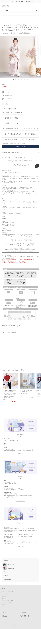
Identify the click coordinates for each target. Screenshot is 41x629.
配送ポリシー (4, 598)
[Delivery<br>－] (20, 467)
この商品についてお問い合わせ (11, 326)
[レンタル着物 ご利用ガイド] (20, 168)
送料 (15, 143)
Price (3, 84)
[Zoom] (38, 75)
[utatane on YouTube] (25, 616)
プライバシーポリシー (6, 602)
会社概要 (3, 606)
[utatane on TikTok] (28, 616)
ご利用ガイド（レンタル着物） (8, 592)
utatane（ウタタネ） (9, 33)
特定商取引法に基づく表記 (7, 600)
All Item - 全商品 (18, 370)
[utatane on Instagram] (21, 616)
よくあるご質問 (5, 594)
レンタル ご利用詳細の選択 (9, 109)
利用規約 (3, 604)
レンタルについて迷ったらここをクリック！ (20, 1)
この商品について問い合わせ (10, 153)
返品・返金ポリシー (6, 596)
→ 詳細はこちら (20, 453)
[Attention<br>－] (20, 513)
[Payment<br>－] (20, 425)
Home (3, 22)
